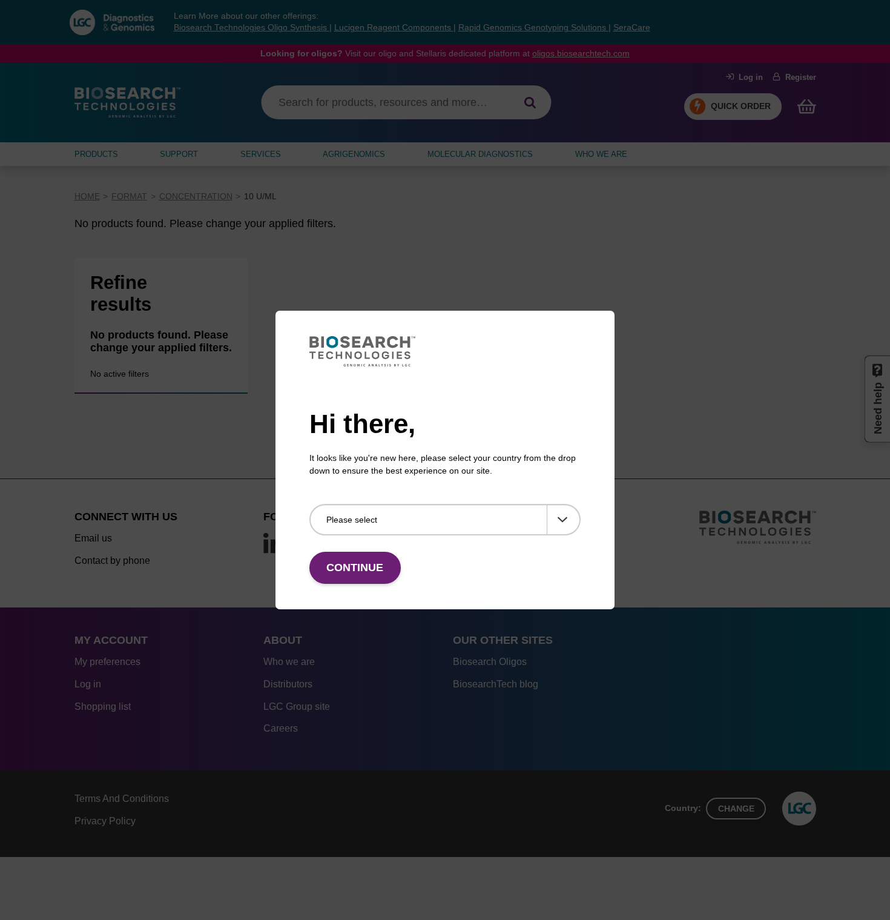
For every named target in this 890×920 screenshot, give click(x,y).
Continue (354, 567)
